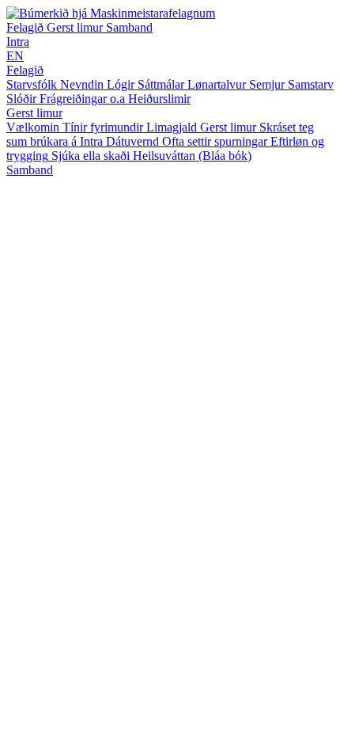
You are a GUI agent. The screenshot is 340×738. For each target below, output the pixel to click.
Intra (17, 41)
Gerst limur (76, 27)
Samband (129, 27)
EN (15, 56)
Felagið (26, 27)
